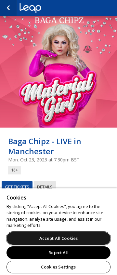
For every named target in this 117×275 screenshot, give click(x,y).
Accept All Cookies (58, 238)
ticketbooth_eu (52, 8)
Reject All (58, 252)
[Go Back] (8, 8)
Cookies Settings (58, 267)
